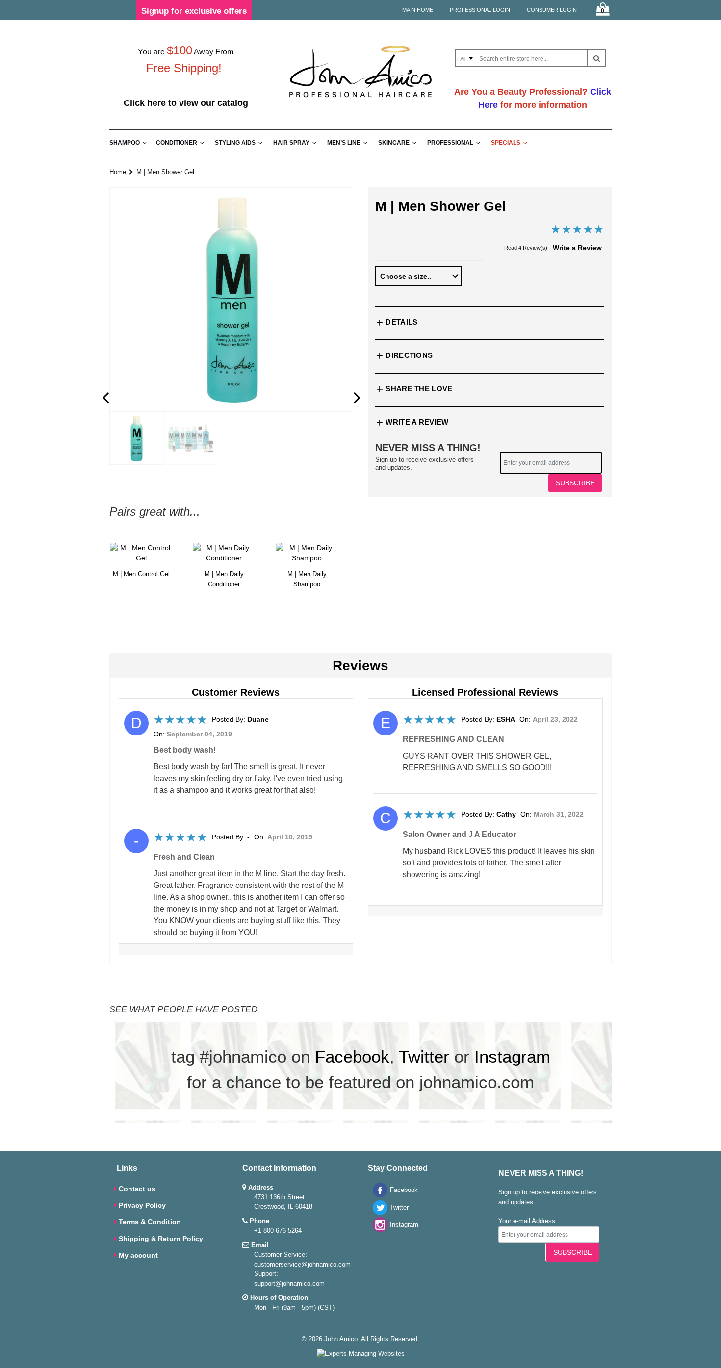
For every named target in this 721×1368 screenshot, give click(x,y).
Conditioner (176, 142)
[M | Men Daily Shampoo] (306, 553)
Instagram (512, 1056)
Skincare (394, 142)
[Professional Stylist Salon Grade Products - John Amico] (360, 99)
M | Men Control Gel (141, 574)
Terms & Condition (150, 1222)
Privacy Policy (142, 1205)
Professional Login (480, 10)
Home (117, 172)
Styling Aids (235, 142)
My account (138, 1255)
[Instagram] (377, 1230)
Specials (505, 142)
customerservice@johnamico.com (302, 1264)
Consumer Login (552, 10)
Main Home (417, 10)
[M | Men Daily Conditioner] (224, 553)
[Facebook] (377, 1195)
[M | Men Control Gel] (141, 553)
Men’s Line (343, 142)
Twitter (424, 1056)
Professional (450, 142)
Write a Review (577, 248)
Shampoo (124, 142)
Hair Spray (291, 142)
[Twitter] (377, 1212)
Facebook (352, 1056)
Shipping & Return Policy (161, 1238)
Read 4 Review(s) (525, 248)
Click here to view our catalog (186, 103)
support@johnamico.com (289, 1283)
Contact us (137, 1188)
